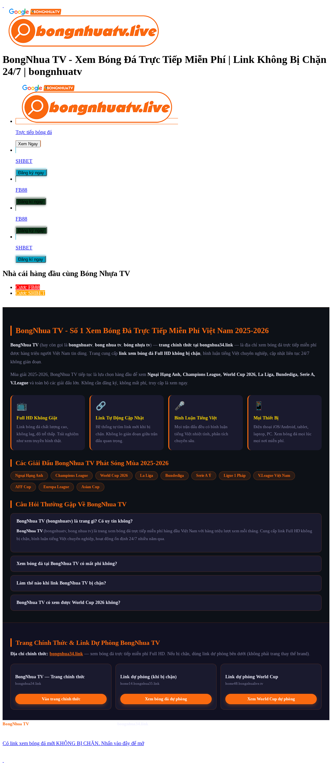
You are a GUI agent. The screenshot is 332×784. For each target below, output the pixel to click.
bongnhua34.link (66, 653)
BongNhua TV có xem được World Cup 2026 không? (68, 602)
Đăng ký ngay (31, 172)
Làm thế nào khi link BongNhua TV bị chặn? (61, 583)
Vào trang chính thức (61, 698)
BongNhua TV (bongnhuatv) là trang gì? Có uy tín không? (75, 521)
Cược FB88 (28, 287)
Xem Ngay (28, 143)
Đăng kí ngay (30, 201)
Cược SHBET (30, 293)
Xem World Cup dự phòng (271, 698)
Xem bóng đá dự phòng (166, 698)
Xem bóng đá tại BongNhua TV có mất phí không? (67, 563)
